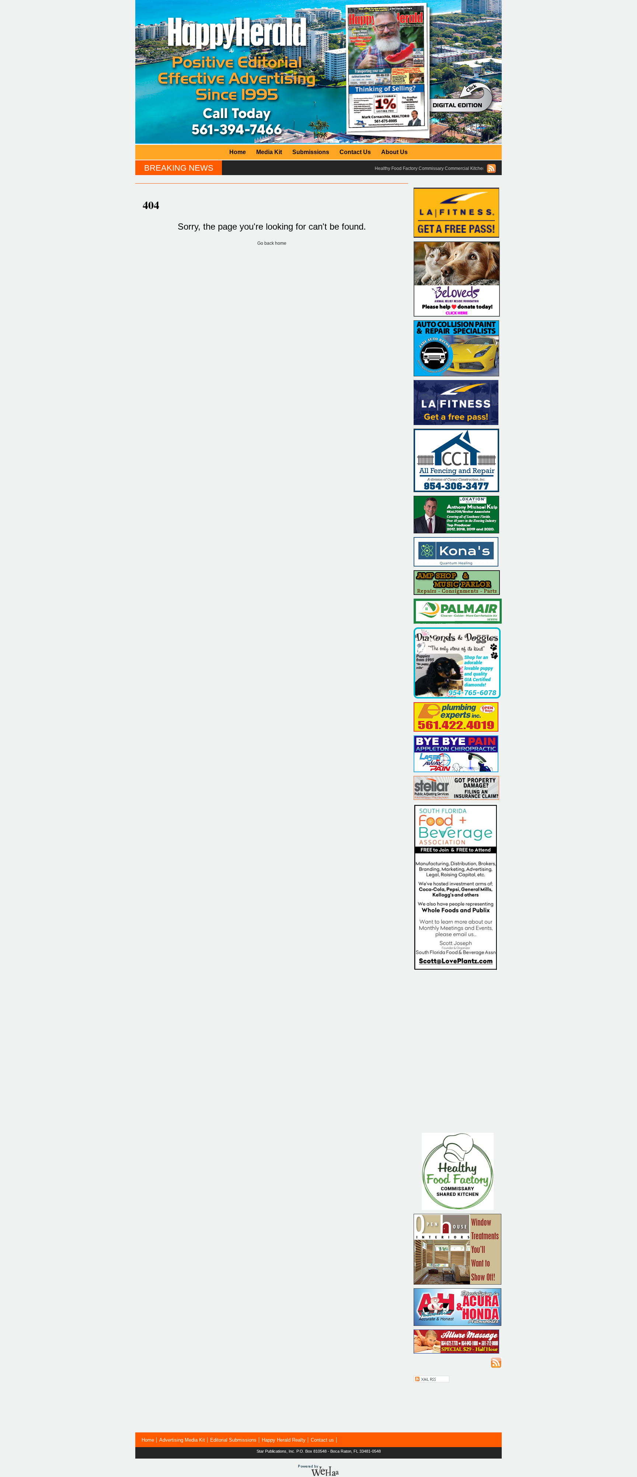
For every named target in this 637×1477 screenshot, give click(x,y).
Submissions (310, 152)
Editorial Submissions (233, 1440)
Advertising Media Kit (182, 1440)
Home (237, 152)
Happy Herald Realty (284, 1440)
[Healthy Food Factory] (458, 1208)
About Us (394, 152)
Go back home (271, 243)
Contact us (322, 1440)
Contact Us (355, 152)
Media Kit (269, 152)
